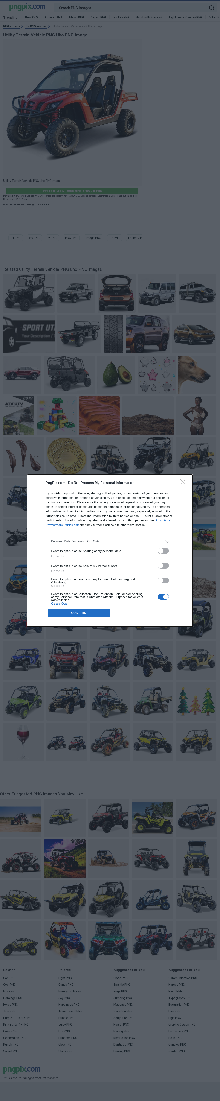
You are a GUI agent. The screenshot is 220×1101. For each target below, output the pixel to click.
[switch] (163, 551)
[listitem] (110, 541)
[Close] (184, 483)
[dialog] (110, 551)
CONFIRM (79, 612)
